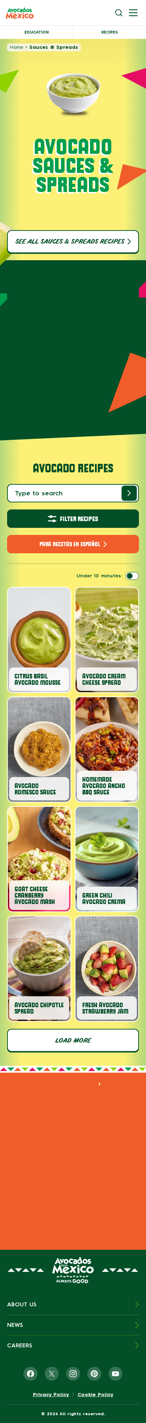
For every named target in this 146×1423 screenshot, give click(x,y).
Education (36, 32)
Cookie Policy (95, 1394)
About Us (21, 1304)
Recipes (109, 32)
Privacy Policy (51, 1394)
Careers (19, 1345)
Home (16, 47)
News (15, 1325)
